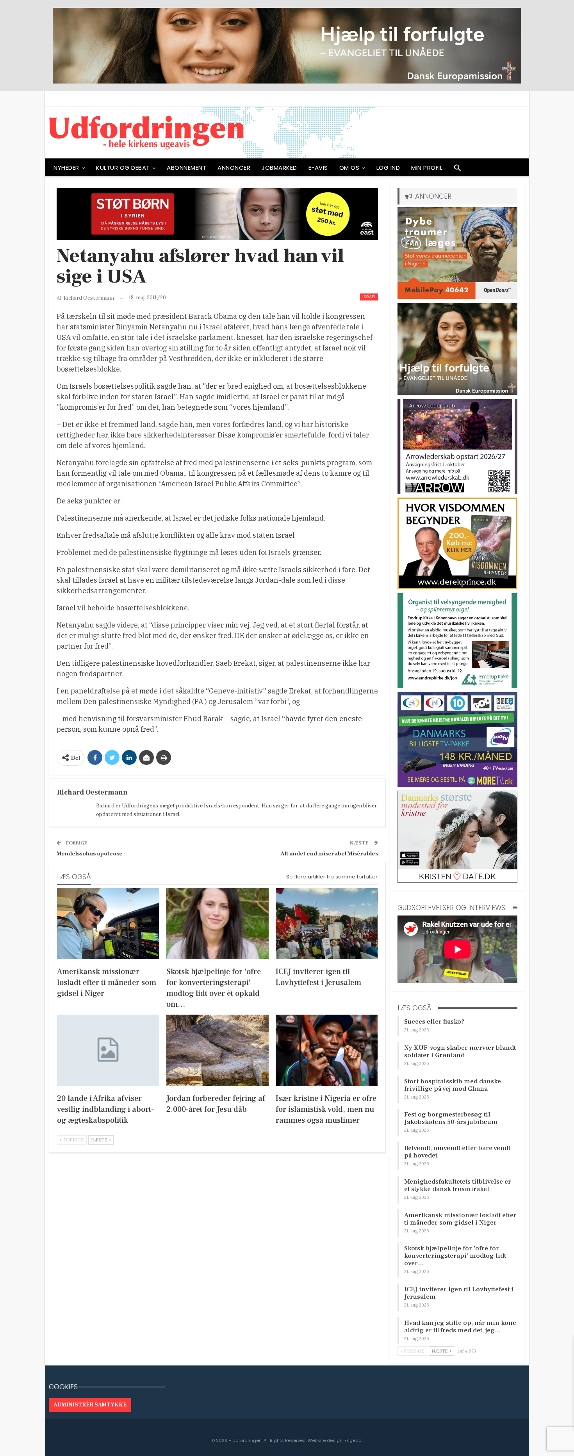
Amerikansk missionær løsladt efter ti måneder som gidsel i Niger (460, 1219)
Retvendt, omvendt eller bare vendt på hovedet (457, 1152)
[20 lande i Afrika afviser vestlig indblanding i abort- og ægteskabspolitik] (108, 1050)
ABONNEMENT (186, 168)
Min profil (426, 168)
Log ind (388, 168)
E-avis (318, 168)
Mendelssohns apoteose (90, 853)
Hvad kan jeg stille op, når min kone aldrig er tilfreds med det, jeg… (460, 1327)
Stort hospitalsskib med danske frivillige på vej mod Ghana (452, 1085)
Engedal (353, 1440)
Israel (369, 297)
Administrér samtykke (90, 1404)
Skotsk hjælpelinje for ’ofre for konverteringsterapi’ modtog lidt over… (455, 1256)
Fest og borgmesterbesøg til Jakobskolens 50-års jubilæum (450, 1118)
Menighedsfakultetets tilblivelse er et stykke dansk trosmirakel (457, 1185)
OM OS (349, 168)
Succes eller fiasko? (434, 1021)
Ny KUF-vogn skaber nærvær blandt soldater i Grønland (460, 1052)
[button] (457, 169)
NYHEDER (66, 168)
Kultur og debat (123, 168)
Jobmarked (279, 168)
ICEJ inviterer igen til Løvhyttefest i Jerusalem (458, 1293)
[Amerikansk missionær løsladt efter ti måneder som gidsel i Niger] (108, 923)
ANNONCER (233, 168)
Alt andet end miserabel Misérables (329, 853)
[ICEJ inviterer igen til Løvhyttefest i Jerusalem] (327, 923)
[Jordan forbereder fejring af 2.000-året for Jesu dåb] (217, 1050)
